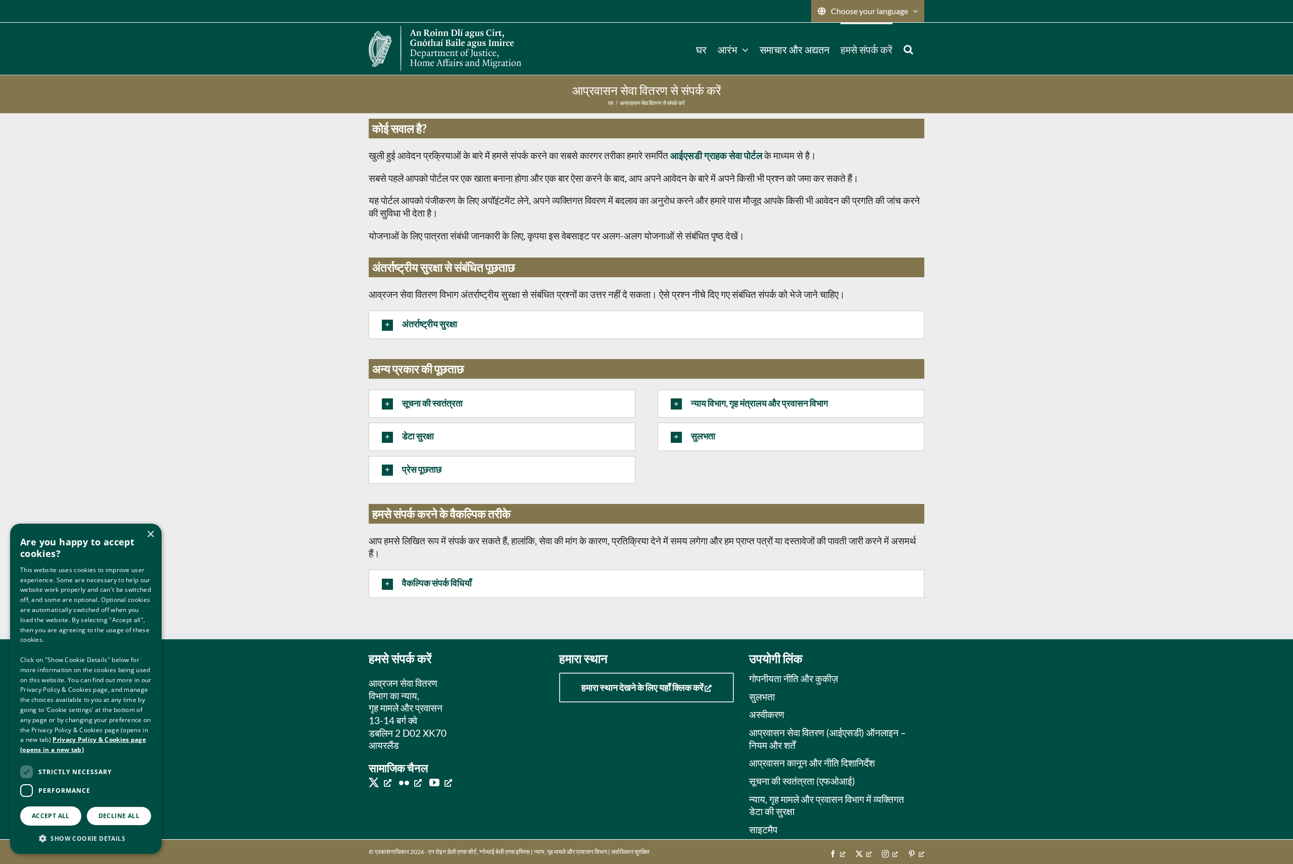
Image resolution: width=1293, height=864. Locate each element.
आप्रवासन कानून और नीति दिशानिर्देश (812, 763)
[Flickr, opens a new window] (410, 782)
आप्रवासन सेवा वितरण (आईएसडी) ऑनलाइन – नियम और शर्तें (827, 739)
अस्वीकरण (766, 714)
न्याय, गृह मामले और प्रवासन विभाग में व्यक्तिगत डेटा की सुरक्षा (826, 805)
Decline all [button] (118, 815)
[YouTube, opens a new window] (440, 782)
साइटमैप (763, 829)
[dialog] (86, 689)
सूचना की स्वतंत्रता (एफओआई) (802, 781)
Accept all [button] (51, 815)
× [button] (150, 534)
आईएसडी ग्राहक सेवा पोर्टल (716, 155)
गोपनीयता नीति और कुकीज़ (793, 678)
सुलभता (762, 696)
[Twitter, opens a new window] (380, 782)
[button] (908, 48)
